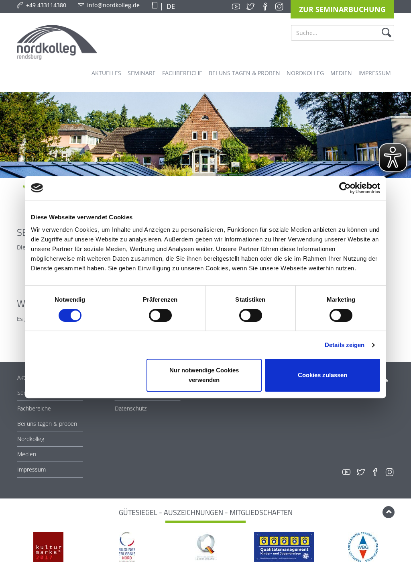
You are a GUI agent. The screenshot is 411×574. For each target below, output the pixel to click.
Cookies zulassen (322, 375)
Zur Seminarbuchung (342, 9)
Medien (26, 454)
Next (398, 548)
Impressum (31, 469)
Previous (12, 548)
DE (170, 6)
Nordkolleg (30, 439)
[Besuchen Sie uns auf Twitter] (250, 6)
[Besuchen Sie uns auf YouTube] (236, 6)
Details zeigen (344, 344)
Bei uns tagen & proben (47, 423)
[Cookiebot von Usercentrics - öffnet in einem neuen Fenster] (345, 188)
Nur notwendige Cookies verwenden (204, 375)
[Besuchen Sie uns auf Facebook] (264, 6)
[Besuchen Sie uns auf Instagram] (279, 6)
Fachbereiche (34, 408)
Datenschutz (130, 408)
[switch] (160, 315)
